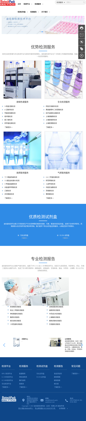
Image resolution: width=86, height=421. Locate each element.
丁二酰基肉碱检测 (10, 177)
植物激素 (57, 380)
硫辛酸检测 (8, 116)
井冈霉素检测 (9, 194)
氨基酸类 (22, 373)
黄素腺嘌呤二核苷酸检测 (54, 110)
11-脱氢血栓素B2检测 (11, 180)
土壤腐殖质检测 (51, 120)
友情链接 (62, 408)
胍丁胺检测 (8, 120)
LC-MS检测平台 (7, 377)
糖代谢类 (22, 380)
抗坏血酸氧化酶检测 (53, 113)
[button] (40, 31)
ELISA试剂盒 (41, 377)
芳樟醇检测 (50, 191)
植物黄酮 (57, 377)
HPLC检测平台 (7, 373)
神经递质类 (23, 377)
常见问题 (75, 366)
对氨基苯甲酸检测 (10, 187)
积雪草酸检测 (50, 180)
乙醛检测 (7, 191)
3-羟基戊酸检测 (9, 106)
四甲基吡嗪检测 (9, 123)
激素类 (21, 384)
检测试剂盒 (42, 366)
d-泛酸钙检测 (9, 110)
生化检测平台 (6, 384)
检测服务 (23, 366)
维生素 (56, 384)
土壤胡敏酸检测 (51, 116)
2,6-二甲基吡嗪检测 (52, 177)
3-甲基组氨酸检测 (10, 184)
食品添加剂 (58, 373)
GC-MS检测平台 (7, 380)
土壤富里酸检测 (51, 123)
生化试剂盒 (40, 373)
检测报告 (58, 366)
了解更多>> (8, 127)
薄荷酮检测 (50, 194)
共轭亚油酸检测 (51, 187)
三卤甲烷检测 (50, 184)
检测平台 (6, 366)
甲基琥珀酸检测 (9, 113)
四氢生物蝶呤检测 (52, 106)
